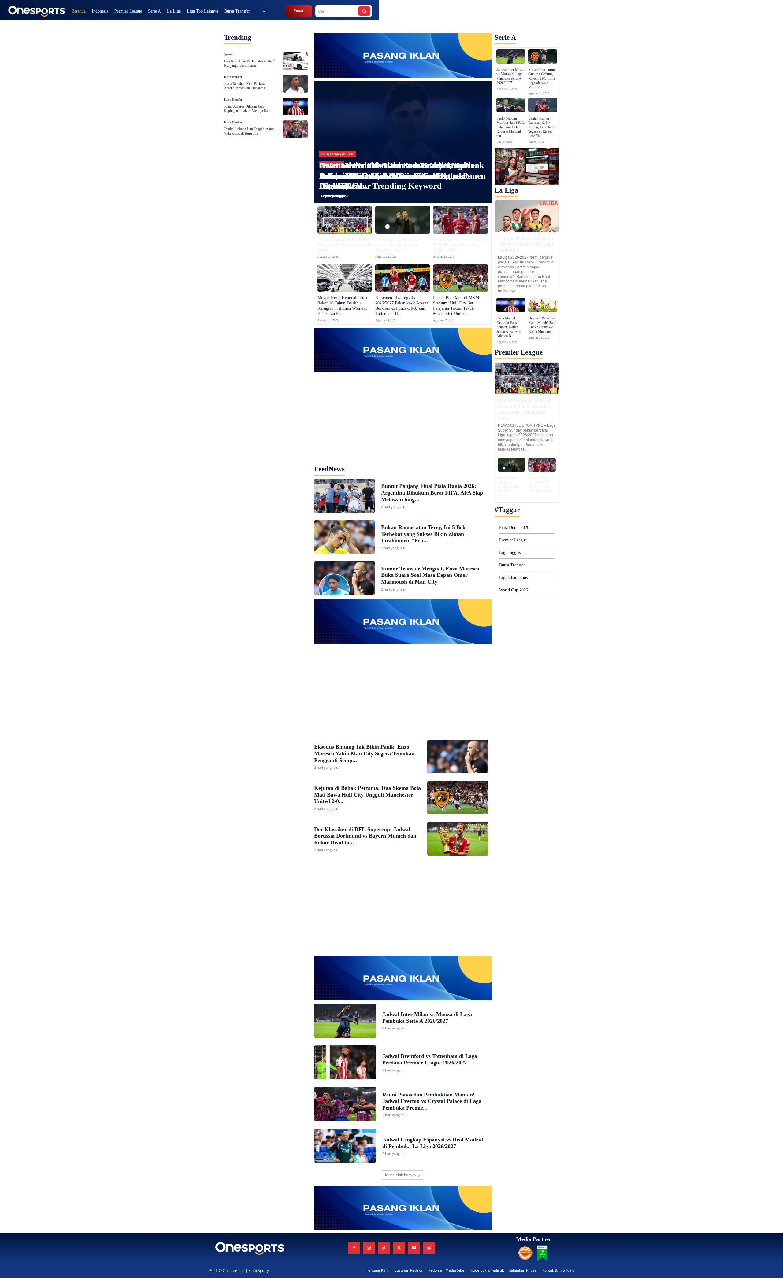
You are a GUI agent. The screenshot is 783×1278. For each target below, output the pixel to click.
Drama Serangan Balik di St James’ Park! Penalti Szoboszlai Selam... (344, 245)
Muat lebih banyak (400, 1174)
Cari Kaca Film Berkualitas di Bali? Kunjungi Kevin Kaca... (249, 63)
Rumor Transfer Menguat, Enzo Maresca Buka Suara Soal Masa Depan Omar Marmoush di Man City (430, 575)
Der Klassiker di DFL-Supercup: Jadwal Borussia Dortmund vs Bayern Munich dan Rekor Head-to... (365, 835)
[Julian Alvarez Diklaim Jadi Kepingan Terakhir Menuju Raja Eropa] (295, 107)
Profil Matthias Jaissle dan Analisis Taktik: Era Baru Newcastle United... (398, 245)
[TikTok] (384, 1248)
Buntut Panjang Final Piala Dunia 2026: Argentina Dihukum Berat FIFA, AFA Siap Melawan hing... (432, 492)
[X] (399, 1248)
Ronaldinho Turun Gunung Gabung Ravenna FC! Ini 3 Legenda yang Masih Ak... (541, 79)
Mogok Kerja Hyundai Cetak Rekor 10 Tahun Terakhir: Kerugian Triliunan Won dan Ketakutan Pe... (342, 305)
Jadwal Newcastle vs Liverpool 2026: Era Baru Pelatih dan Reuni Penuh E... (460, 245)
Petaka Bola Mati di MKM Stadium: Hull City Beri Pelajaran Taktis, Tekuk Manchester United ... (456, 305)
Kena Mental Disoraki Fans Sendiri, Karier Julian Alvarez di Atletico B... (508, 327)
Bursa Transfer (233, 77)
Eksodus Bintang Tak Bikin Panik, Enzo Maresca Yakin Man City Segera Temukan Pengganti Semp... (364, 753)
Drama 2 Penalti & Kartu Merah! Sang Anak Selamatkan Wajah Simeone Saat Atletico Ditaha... (401, 175)
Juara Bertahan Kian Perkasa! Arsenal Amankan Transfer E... (246, 86)
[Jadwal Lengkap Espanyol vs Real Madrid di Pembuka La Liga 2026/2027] (345, 1146)
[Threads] (429, 1248)
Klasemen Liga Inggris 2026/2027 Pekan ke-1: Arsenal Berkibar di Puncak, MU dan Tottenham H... (402, 305)
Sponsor (229, 54)
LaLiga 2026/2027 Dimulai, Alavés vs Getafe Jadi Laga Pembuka (526, 244)
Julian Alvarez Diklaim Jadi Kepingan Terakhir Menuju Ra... (247, 108)
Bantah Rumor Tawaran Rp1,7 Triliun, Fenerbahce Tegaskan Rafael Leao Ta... (542, 127)
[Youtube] (414, 1248)
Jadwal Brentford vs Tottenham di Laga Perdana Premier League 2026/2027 (429, 1059)
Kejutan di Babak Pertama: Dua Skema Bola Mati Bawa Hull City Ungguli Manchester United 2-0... (367, 794)
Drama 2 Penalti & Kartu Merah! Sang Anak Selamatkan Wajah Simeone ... (542, 324)
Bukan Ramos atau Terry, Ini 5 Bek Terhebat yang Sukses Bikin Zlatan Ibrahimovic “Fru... (423, 533)
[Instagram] (369, 1248)
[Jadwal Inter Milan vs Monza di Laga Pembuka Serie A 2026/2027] (345, 1021)
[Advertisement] (403, 410)
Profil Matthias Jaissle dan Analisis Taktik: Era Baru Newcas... (509, 487)
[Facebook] (354, 1248)
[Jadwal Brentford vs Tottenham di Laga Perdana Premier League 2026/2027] (345, 1062)
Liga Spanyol (333, 154)
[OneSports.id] (36, 11)
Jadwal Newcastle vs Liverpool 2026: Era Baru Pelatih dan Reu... (541, 484)
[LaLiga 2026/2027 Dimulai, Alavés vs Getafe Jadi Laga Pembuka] (527, 216)
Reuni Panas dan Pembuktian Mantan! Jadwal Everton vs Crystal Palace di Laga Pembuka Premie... (431, 1101)
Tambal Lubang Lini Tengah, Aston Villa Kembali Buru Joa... (249, 131)
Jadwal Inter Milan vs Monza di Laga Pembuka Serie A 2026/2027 (510, 76)
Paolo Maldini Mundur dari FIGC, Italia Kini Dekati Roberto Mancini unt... (510, 127)
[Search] (364, 11)
